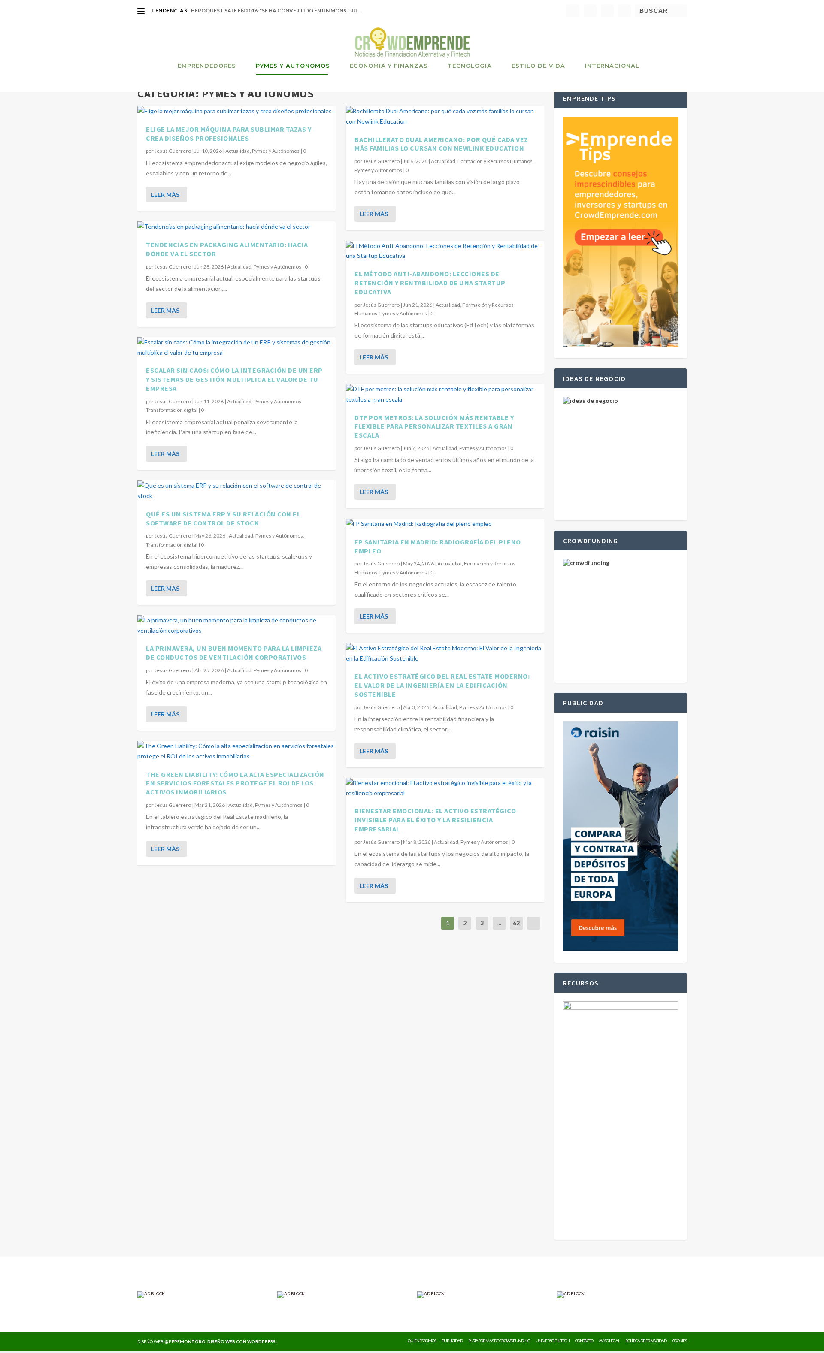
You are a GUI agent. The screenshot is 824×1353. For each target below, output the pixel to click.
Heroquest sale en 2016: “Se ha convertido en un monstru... (276, 10)
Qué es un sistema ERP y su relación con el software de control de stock (223, 518)
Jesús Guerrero (172, 151)
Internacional (612, 65)
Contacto (584, 1340)
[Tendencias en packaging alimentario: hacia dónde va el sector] (236, 226)
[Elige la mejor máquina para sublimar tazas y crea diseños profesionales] (236, 111)
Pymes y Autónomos (293, 65)
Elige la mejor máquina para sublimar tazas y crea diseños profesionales (228, 133)
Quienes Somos (422, 1340)
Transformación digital (171, 410)
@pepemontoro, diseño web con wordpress (220, 1341)
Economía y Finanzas (389, 65)
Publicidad (452, 1340)
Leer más (165, 194)
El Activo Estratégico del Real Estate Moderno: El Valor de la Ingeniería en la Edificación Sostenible (442, 685)
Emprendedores (207, 65)
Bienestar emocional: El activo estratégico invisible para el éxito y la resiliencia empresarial (435, 819)
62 (516, 923)
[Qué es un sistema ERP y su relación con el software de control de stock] (236, 490)
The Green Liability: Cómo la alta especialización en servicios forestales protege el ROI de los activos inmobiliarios (235, 783)
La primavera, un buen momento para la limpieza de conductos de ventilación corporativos (233, 652)
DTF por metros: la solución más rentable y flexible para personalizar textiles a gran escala (434, 426)
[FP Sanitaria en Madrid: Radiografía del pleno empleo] (445, 524)
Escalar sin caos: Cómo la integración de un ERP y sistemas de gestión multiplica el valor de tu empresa (234, 379)
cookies (679, 1340)
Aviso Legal (609, 1340)
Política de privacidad (645, 1340)
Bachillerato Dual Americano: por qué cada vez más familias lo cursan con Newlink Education (441, 144)
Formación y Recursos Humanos (495, 161)
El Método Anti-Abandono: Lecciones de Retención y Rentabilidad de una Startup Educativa (430, 282)
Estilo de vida (538, 65)
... (499, 923)
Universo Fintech (553, 1340)
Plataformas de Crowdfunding (499, 1340)
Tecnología (470, 65)
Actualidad (237, 151)
